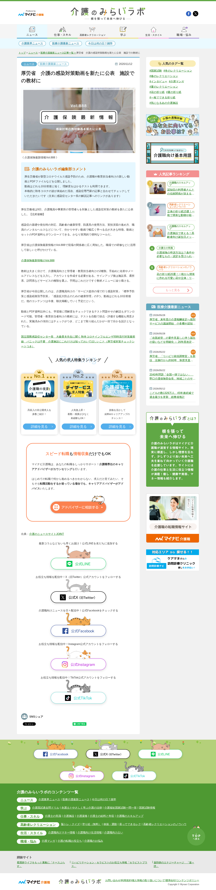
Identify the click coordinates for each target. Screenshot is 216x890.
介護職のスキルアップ (129, 815)
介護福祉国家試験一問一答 (120, 807)
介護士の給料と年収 (102, 815)
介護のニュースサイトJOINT (46, 534)
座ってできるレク (130, 824)
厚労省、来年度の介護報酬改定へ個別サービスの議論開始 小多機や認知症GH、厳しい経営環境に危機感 (172, 321)
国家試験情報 (147, 807)
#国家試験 (156, 70)
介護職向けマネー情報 (61, 832)
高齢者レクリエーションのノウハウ (164, 824)
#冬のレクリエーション (178, 70)
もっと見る (173, 290)
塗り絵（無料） (91, 824)
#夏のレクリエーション (164, 86)
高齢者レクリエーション (38, 824)
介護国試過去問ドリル (45, 807)
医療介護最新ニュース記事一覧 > (58, 53)
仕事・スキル (30, 816)
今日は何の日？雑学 (100, 43)
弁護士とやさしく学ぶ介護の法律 (81, 807)
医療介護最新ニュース (65, 43)
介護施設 (68, 815)
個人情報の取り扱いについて (148, 880)
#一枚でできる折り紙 (162, 97)
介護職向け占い (113, 832)
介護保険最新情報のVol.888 (38, 260)
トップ (22, 53)
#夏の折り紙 (173, 92)
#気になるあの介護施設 (164, 102)
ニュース (33, 53)
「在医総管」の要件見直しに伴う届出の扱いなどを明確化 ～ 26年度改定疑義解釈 (172, 339)
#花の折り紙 (157, 92)
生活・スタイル (31, 833)
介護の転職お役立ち (70, 840)
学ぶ (23, 808)
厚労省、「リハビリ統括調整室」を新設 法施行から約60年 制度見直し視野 (172, 358)
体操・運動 (110, 824)
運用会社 (171, 880)
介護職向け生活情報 (89, 832)
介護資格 (82, 815)
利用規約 (126, 880)
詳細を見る (39, 426)
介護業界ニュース (32, 43)
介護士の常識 (53, 815)
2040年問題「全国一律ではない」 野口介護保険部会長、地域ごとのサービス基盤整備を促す (172, 376)
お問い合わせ (112, 880)
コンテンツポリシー (187, 880)
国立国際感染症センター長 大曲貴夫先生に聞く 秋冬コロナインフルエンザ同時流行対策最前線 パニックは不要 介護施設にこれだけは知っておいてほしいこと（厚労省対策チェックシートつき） (78, 341)
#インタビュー (158, 81)
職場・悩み (28, 841)
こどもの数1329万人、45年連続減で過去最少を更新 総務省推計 (172, 394)
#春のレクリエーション (164, 76)
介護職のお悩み (93, 840)
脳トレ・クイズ (70, 824)
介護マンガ (48, 840)
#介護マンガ (176, 81)
